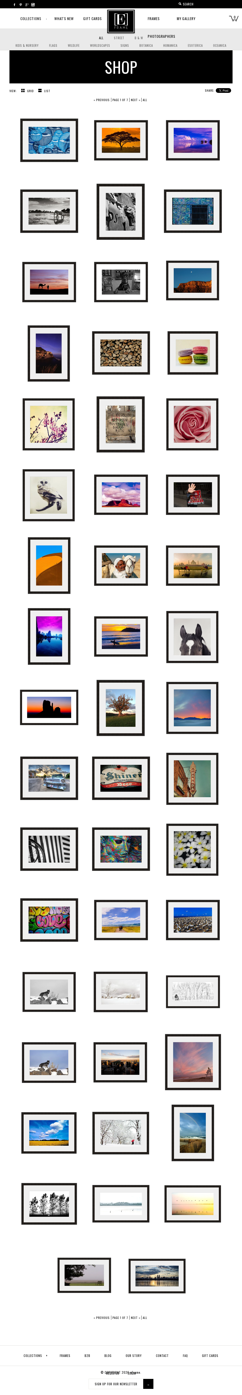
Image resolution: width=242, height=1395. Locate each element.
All (145, 100)
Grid (31, 91)
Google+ (26, 4)
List (47, 91)
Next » (135, 100)
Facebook (14, 4)
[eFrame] (121, 24)
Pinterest (20, 4)
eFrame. (135, 1372)
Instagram (32, 4)
